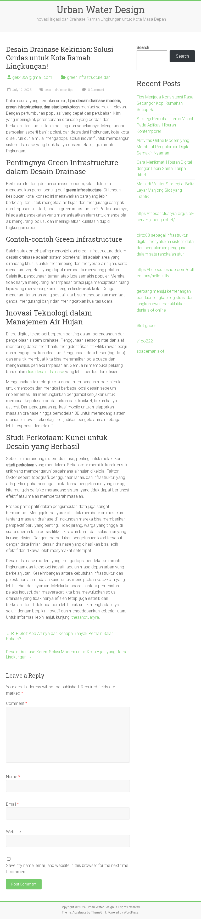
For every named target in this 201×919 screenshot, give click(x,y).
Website (13, 831)
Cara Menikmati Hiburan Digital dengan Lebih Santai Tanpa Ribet (164, 168)
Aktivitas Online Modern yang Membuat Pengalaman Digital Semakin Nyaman (163, 147)
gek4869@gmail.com (32, 77)
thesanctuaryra (85, 617)
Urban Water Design (101, 9)
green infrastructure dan (88, 77)
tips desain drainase (46, 371)
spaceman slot (150, 351)
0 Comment (95, 90)
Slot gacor (146, 325)
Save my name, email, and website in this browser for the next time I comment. (67, 868)
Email (12, 804)
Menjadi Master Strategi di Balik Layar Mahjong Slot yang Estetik (165, 190)
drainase (60, 90)
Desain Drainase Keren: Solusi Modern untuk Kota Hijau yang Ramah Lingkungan (68, 654)
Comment (16, 703)
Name (13, 776)
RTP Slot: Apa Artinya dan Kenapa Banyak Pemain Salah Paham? (60, 636)
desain (48, 90)
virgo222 (145, 341)
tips (70, 90)
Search (143, 47)
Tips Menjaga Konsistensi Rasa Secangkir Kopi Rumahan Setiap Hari (165, 103)
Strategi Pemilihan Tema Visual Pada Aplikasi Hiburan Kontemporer (165, 125)
